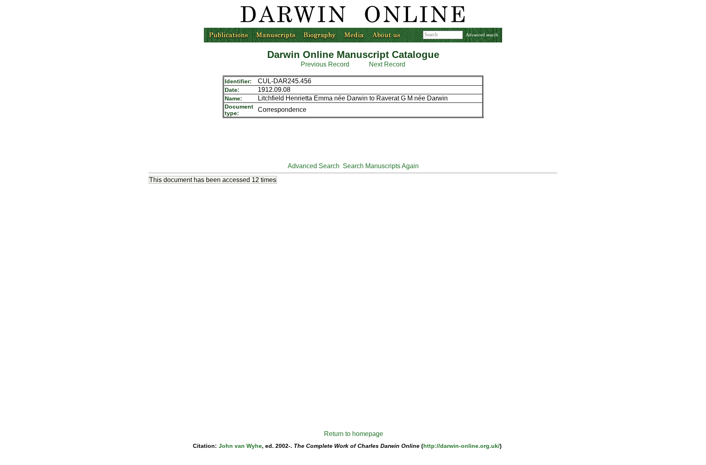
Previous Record (325, 64)
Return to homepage (353, 433)
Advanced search (482, 34)
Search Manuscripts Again (381, 165)
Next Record (387, 64)
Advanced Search (314, 165)
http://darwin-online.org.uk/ (461, 446)
